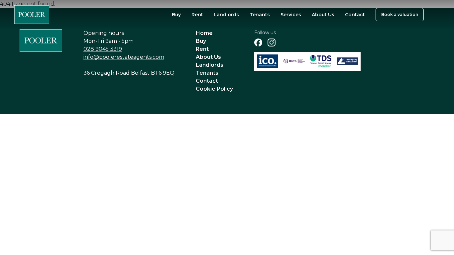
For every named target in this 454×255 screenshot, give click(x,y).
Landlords (226, 15)
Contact (355, 15)
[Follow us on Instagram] (272, 42)
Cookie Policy (214, 89)
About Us (323, 15)
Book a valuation (399, 14)
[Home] (31, 14)
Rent (197, 15)
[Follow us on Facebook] (258, 42)
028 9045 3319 (102, 49)
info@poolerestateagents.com (123, 57)
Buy (176, 15)
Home (204, 33)
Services (291, 15)
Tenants (260, 15)
